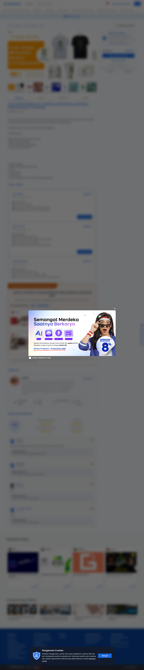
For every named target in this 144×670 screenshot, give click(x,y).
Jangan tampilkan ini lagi (41, 358)
